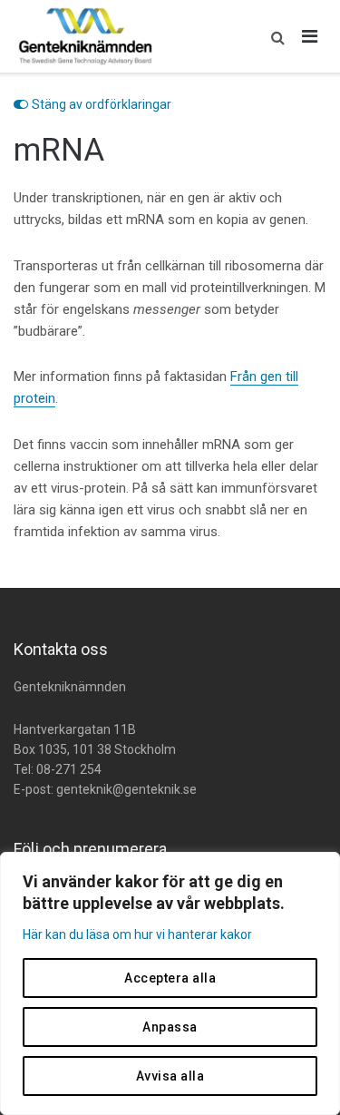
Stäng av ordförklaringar (101, 104)
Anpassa (170, 1027)
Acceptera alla (170, 978)
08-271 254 (69, 769)
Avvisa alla (170, 1076)
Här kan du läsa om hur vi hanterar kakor (137, 934)
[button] (273, 36)
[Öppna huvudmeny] (310, 36)
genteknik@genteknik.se (126, 789)
